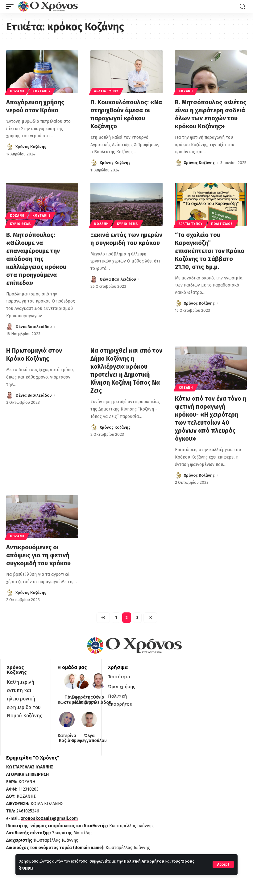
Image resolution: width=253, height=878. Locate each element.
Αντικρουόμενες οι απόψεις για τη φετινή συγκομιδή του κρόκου (38, 555)
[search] (242, 6)
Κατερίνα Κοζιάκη (67, 738)
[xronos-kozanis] (49, 6)
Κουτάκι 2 (41, 91)
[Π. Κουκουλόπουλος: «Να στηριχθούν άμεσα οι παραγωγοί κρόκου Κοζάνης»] (126, 71)
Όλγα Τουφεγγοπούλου (89, 738)
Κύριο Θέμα (20, 224)
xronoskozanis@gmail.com (49, 818)
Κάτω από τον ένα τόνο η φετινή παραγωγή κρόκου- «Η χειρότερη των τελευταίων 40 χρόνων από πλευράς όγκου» (210, 418)
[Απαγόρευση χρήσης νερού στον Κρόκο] (42, 71)
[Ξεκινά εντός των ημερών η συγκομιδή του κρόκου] (126, 204)
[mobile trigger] (11, 6)
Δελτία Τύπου (106, 91)
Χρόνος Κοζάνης (30, 146)
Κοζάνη (17, 91)
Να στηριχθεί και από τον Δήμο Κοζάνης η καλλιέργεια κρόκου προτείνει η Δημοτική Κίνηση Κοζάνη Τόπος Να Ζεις (126, 370)
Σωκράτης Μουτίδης (82, 700)
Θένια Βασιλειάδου (33, 326)
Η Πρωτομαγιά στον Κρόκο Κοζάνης (34, 354)
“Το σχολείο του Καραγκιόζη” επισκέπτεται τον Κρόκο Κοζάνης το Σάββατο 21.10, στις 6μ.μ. (209, 251)
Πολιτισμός (222, 224)
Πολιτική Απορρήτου (144, 861)
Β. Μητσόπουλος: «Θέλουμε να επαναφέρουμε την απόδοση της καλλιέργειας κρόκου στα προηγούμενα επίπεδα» (36, 259)
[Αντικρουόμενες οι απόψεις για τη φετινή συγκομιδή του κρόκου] (42, 516)
